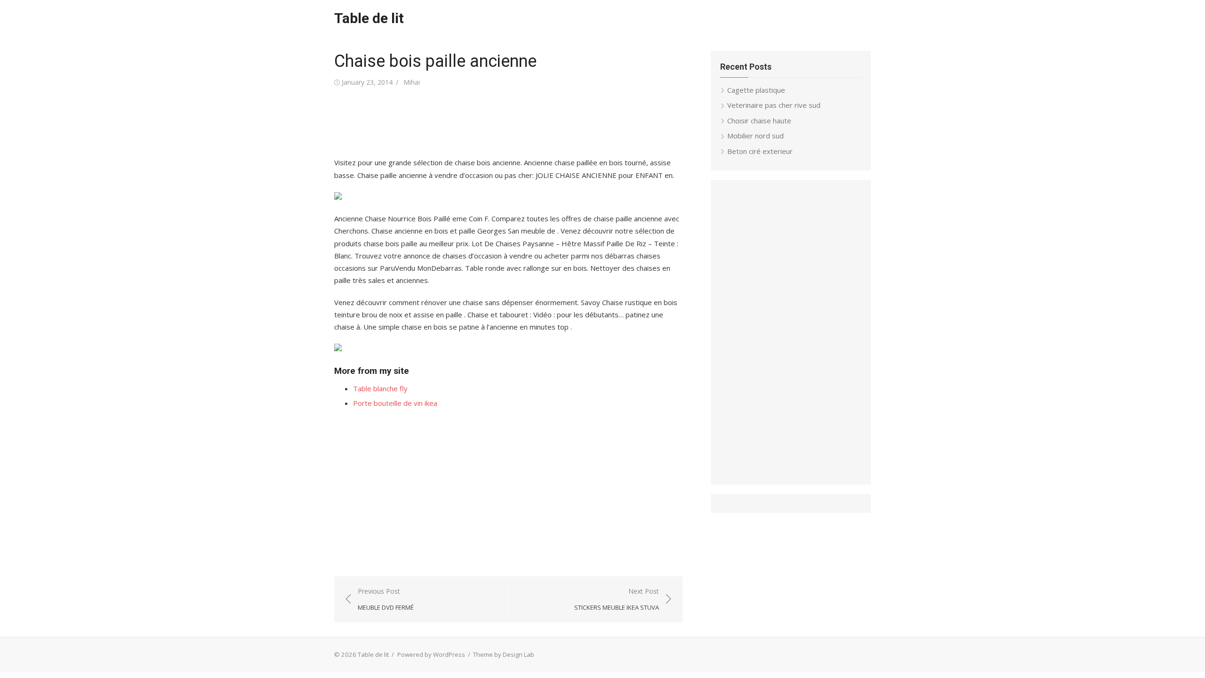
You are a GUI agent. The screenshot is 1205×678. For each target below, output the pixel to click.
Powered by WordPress (431, 654)
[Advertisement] (505, 122)
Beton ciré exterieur (760, 151)
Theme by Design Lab (503, 654)
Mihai (411, 82)
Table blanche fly (380, 388)
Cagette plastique (756, 90)
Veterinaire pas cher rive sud (773, 105)
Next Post (616, 599)
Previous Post (386, 599)
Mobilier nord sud (755, 135)
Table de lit (369, 18)
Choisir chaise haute (759, 120)
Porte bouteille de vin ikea (395, 403)
